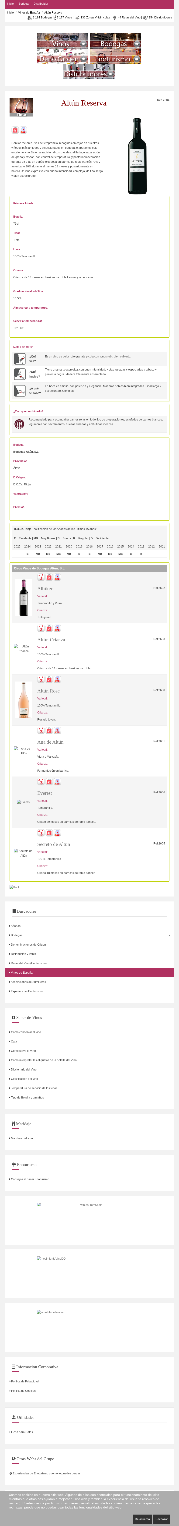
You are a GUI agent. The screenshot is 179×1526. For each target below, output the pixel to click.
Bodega (24, 3)
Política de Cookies (23, 1390)
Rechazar (161, 1519)
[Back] (15, 887)
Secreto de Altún (53, 844)
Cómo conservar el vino (25, 1032)
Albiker (44, 588)
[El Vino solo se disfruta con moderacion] (89, 1327)
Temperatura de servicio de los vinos (33, 1088)
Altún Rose (48, 691)
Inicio (10, 3)
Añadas (15, 926)
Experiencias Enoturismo (26, 991)
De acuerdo (142, 1519)
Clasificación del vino (24, 1079)
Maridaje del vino (21, 1138)
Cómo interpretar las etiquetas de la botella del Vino (43, 1060)
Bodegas (16, 935)
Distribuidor (41, 3)
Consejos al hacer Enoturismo (29, 1179)
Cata (13, 1041)
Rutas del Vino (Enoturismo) (28, 963)
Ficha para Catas (21, 1432)
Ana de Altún (50, 742)
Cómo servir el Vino (23, 1051)
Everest (44, 793)
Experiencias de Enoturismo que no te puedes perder (46, 1473)
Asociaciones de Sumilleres (28, 982)
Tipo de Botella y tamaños (27, 1097)
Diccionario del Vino (23, 1069)
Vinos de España (29, 12)
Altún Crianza (51, 640)
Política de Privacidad (24, 1381)
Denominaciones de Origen (28, 944)
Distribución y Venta (23, 954)
